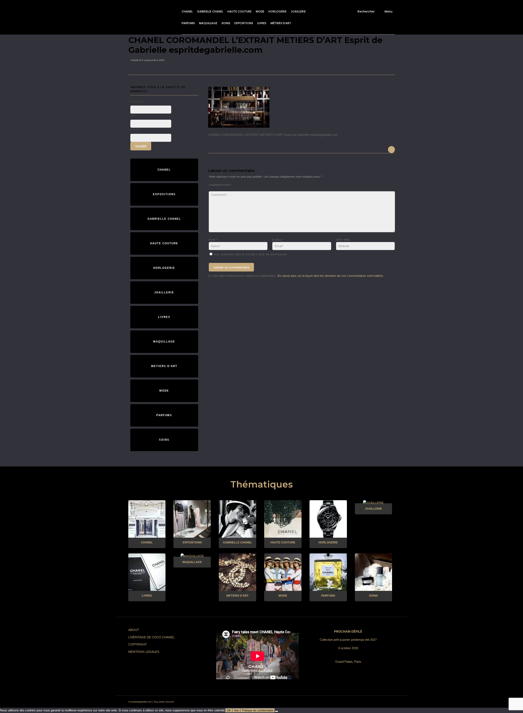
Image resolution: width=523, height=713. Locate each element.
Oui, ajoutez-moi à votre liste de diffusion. (250, 254)
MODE (260, 11)
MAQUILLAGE (208, 23)
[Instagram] (353, 702)
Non (236, 710)
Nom (213, 240)
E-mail (278, 240)
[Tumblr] (368, 702)
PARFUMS (188, 23)
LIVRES (261, 23)
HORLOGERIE (277, 11)
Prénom (136, 101)
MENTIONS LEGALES (143, 651)
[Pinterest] (360, 702)
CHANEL (187, 11)
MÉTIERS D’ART (280, 23)
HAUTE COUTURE (239, 11)
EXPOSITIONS (243, 23)
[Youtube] (375, 702)
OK (229, 710)
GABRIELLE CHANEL (210, 11)
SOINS (225, 23)
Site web (343, 240)
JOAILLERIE (298, 11)
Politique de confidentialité (257, 710)
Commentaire (220, 185)
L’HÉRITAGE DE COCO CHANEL (151, 637)
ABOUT (133, 630)
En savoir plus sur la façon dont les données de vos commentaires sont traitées (330, 275)
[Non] (276, 711)
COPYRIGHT (137, 644)
